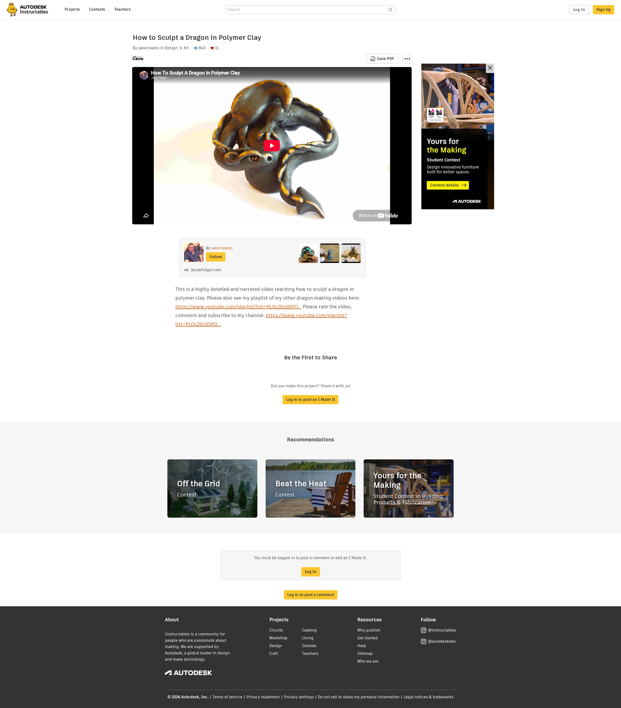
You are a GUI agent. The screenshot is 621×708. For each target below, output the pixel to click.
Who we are (367, 661)
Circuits (276, 630)
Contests (97, 9)
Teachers (122, 9)
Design (171, 48)
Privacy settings (299, 697)
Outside (309, 646)
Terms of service (227, 697)
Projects (72, 9)
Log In (579, 9)
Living (307, 638)
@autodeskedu (442, 641)
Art (186, 48)
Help (361, 646)
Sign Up (603, 9)
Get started (367, 638)
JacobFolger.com (205, 270)
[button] (407, 59)
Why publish (368, 630)
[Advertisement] (457, 136)
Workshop (278, 638)
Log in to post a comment (310, 595)
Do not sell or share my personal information (358, 697)
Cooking (309, 630)
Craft (273, 653)
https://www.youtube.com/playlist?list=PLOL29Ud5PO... (238, 306)
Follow (215, 257)
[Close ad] (490, 68)
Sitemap (365, 653)
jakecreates (148, 48)
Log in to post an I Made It (310, 399)
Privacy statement (263, 697)
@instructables (442, 630)
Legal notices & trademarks (429, 697)
